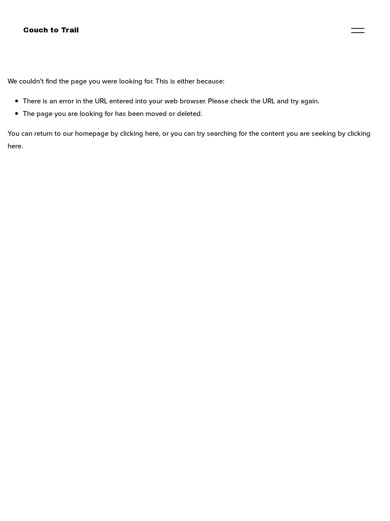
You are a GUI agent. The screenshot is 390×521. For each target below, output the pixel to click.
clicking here (139, 133)
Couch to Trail (51, 30)
